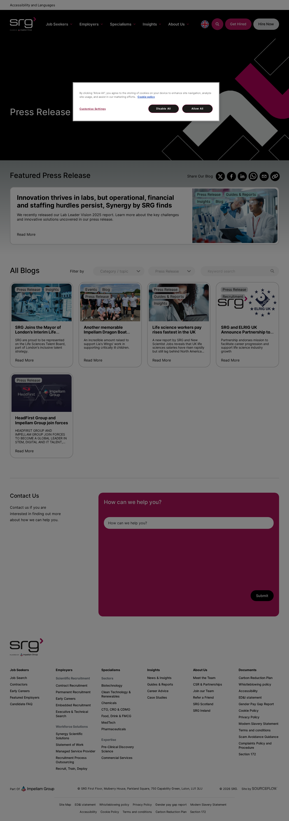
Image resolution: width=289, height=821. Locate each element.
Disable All (163, 108)
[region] (146, 101)
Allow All (197, 108)
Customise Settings (92, 108)
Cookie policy (146, 96)
